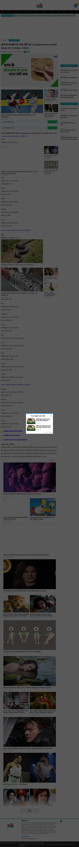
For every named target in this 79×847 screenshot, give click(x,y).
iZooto (51, 432)
